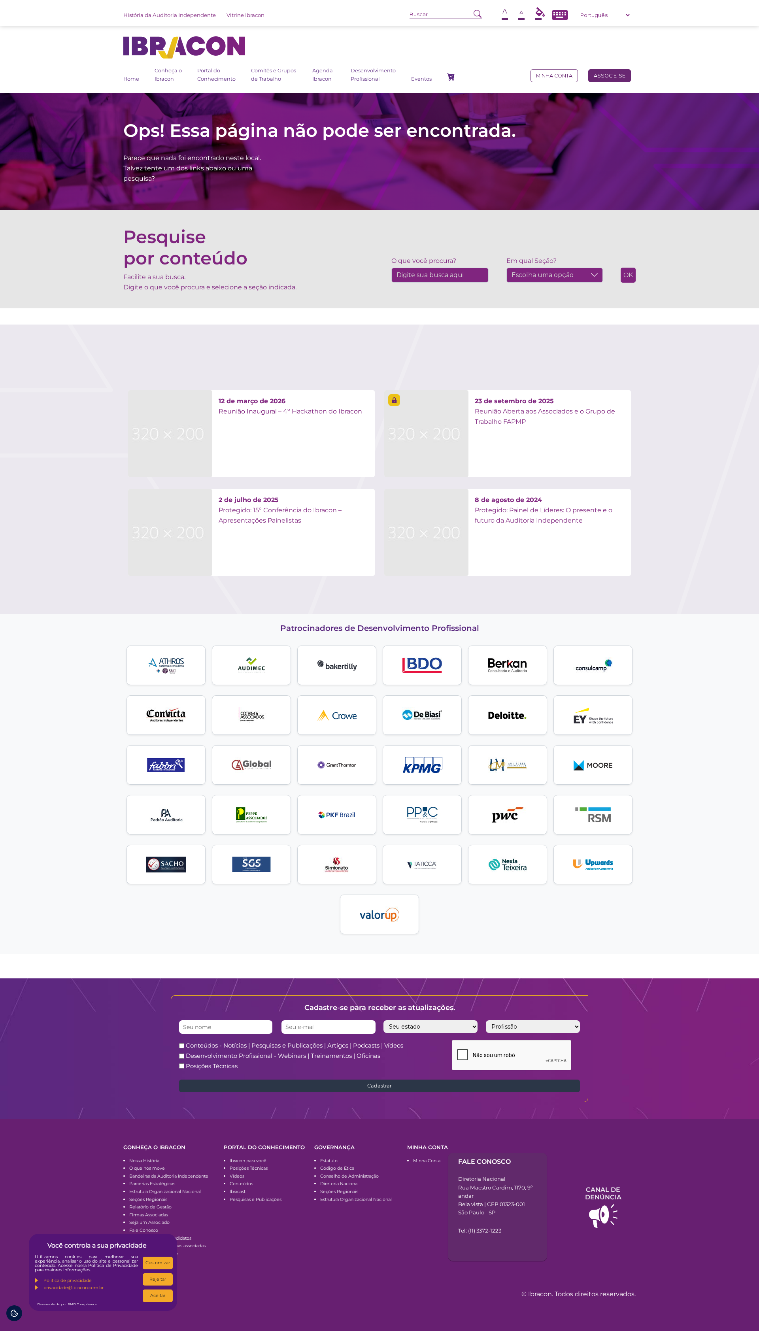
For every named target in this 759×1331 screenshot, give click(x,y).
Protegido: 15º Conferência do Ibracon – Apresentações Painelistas (280, 510)
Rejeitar (157, 1279)
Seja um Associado (149, 1222)
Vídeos (237, 1176)
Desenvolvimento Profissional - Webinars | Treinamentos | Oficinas (283, 1055)
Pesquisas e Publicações (255, 1199)
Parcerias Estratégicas (152, 1183)
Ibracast (237, 1191)
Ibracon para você (248, 1160)
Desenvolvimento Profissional (373, 74)
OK (628, 275)
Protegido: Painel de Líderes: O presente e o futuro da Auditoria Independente (543, 510)
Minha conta (554, 76)
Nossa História (144, 1160)
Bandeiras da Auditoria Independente (168, 1176)
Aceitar (157, 1295)
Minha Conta (426, 1160)
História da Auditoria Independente (169, 15)
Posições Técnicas (212, 1066)
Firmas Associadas (148, 1215)
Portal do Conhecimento (216, 74)
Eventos (421, 79)
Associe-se (609, 76)
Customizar (157, 1262)
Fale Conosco (143, 1230)
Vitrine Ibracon (245, 15)
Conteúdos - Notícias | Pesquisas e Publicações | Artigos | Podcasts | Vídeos (294, 1045)
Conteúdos (241, 1183)
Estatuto (329, 1160)
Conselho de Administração (349, 1176)
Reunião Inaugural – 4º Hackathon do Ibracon (290, 406)
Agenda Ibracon (322, 74)
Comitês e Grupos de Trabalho (273, 74)
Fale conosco (484, 1161)
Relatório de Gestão (150, 1207)
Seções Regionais (148, 1199)
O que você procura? (423, 260)
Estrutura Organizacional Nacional (165, 1191)
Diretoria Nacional (339, 1183)
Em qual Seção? (531, 260)
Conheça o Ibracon (168, 74)
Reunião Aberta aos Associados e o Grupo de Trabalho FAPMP (545, 411)
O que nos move (147, 1168)
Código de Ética (337, 1168)
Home (131, 79)
